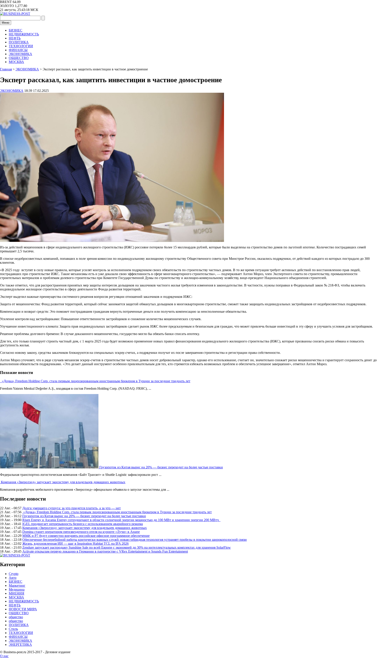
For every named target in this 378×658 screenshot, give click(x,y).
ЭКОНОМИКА (20, 54)
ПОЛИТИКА (19, 42)
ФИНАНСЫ (18, 50)
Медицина (16, 589)
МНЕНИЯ (16, 593)
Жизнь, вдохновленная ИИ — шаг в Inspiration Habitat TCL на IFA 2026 (75, 543)
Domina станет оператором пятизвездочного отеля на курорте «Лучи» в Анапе (81, 532)
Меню (5, 22)
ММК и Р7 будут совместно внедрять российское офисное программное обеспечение (86, 536)
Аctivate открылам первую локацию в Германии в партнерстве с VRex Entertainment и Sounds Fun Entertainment (105, 551)
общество (16, 617)
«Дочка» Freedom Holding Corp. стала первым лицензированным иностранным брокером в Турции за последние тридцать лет (95, 381)
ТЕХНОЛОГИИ (21, 46)
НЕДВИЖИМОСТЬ (24, 34)
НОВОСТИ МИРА (23, 609)
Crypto (13, 574)
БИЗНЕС (15, 30)
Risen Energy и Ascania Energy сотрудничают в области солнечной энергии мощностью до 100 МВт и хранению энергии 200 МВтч (121, 520)
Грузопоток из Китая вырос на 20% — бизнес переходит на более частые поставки (161, 467)
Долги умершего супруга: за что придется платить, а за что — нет (71, 508)
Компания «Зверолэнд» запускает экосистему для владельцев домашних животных (63, 482)
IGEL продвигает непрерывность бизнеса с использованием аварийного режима (82, 524)
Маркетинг (17, 585)
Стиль (13, 629)
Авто (12, 577)
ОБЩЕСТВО (19, 58)
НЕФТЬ (15, 38)
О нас (4, 656)
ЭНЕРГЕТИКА (20, 644)
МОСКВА (16, 62)
